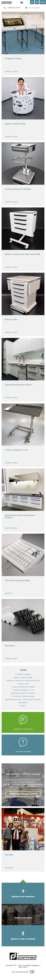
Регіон (43, 2)
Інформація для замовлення (23, 896)
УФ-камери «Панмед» (23, 674)
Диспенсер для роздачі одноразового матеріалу (23, 699)
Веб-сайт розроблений (20, 972)
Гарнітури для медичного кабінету (23, 693)
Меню (16, 2)
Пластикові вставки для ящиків (23, 696)
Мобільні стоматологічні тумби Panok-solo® (23, 680)
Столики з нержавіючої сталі (23, 690)
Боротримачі (23, 702)
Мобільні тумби (23, 684)
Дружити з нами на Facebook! (23, 939)
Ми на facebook (34, 8)
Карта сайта (23, 967)
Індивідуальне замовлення (23, 729)
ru (37, 2)
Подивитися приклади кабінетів (23, 794)
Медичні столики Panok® (23, 677)
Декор (23, 706)
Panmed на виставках (23, 918)
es (32, 2)
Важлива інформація (23, 751)
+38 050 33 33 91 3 (14, 8)
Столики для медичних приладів (23, 687)
